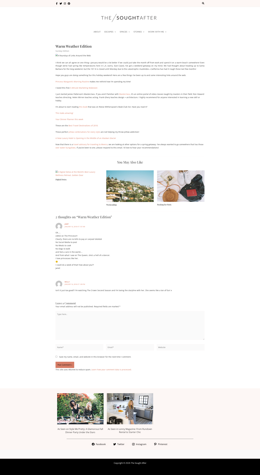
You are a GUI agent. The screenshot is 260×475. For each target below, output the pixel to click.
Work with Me (156, 32)
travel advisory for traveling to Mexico (90, 144)
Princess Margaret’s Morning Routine (72, 81)
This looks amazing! (64, 113)
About (97, 32)
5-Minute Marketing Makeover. (84, 88)
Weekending (111, 204)
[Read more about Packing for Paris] (180, 186)
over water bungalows (66, 147)
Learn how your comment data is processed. (111, 369)
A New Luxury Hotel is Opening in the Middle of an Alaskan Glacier (86, 138)
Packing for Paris (164, 204)
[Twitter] (61, 3)
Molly (67, 282)
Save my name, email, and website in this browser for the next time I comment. (95, 357)
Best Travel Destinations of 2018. (83, 125)
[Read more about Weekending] (130, 186)
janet (67, 224)
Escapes (108, 32)
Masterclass (124, 94)
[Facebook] (57, 3)
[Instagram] (65, 3)
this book (83, 107)
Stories (138, 32)
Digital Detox (61, 179)
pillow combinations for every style (84, 132)
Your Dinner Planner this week (69, 119)
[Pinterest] (69, 3)
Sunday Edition (62, 51)
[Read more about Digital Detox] (79, 173)
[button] (203, 3)
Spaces (123, 32)
